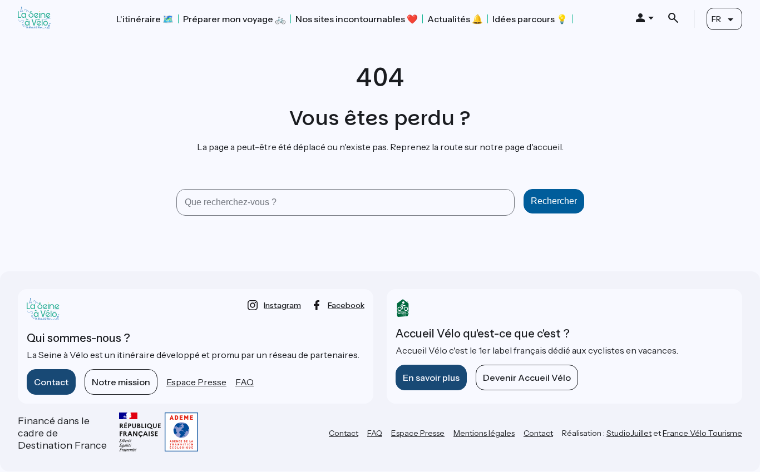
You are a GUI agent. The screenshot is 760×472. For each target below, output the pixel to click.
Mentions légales (484, 433)
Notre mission (121, 381)
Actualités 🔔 (455, 18)
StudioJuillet (629, 433)
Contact (51, 381)
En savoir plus (431, 377)
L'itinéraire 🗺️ (145, 18)
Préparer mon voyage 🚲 (234, 18)
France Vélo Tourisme (702, 433)
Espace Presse (196, 381)
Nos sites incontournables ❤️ (356, 18)
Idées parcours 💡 (529, 18)
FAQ (244, 381)
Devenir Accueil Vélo (527, 377)
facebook (346, 305)
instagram (282, 305)
